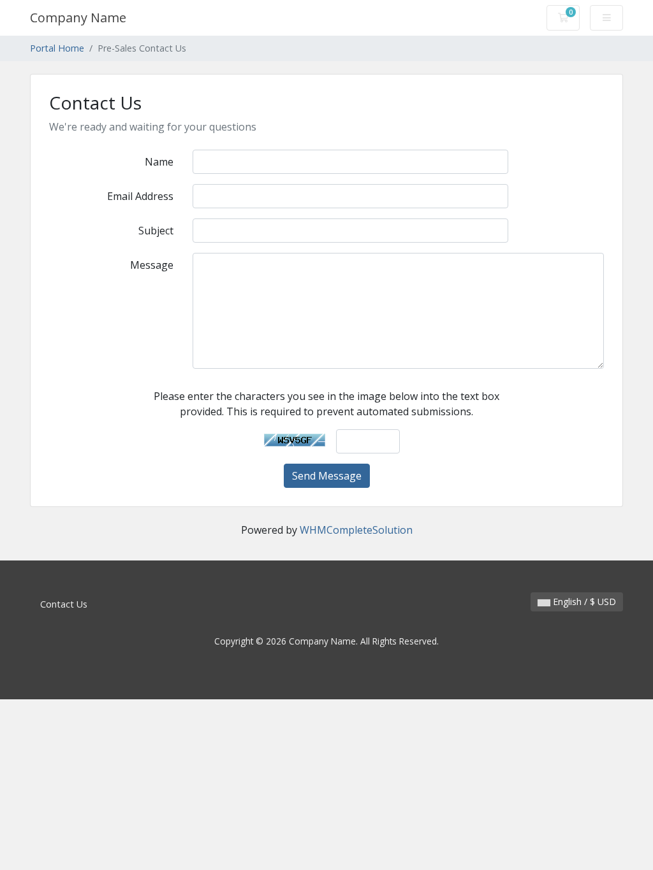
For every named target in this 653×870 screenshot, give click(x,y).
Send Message (327, 476)
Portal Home (57, 48)
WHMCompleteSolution (356, 530)
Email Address (140, 196)
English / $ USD (583, 601)
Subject (155, 231)
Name (159, 162)
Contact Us (63, 604)
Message (151, 265)
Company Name (78, 17)
